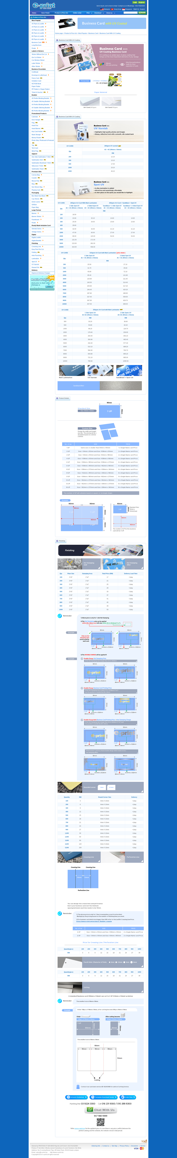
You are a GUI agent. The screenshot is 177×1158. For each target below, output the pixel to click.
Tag (33, 145)
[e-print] (44, 9)
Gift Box (34, 204)
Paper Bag (35, 207)
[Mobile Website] (42, 290)
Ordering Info (96, 1146)
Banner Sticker (37, 216)
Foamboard (36, 219)
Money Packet (36, 137)
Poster (34, 48)
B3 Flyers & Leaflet (38, 39)
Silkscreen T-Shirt (37, 166)
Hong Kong (118, 9)
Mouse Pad (35, 181)
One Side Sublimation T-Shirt (41, 157)
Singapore (128, 9)
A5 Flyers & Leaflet (38, 24)
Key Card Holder (37, 131)
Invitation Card (36, 81)
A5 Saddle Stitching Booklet (41, 101)
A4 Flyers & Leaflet (38, 27)
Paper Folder (36, 86)
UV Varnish (35, 264)
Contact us (105, 1146)
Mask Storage (36, 134)
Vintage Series (37, 232)
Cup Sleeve (36, 199)
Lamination (35, 258)
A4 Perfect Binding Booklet (40, 104)
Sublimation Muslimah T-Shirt (41, 163)
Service (142, 1146)
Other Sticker (36, 66)
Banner (34, 213)
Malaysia (107, 9)
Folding (34, 252)
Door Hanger (36, 120)
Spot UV (34, 262)
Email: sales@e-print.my (39, 1152)
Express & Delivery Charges (41, 273)
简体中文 (136, 9)
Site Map (114, 1146)
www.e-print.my (80, 1128)
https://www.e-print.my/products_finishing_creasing (94, 921)
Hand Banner (36, 128)
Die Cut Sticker (37, 57)
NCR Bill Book (36, 84)
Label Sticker (36, 63)
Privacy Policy (124, 1146)
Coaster (34, 178)
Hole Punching (37, 255)
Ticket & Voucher (37, 92)
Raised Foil (35, 267)
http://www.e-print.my (56, 1152)
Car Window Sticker (38, 60)
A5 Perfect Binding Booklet (40, 98)
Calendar (35, 117)
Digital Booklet (37, 240)
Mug (33, 184)
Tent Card (35, 148)
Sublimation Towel (38, 169)
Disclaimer (134, 1146)
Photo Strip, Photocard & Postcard (43, 140)
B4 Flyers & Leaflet (38, 36)
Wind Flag (35, 151)
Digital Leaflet (36, 237)
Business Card (37, 42)
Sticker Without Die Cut (39, 54)
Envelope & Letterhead (39, 75)
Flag (33, 123)
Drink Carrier (36, 202)
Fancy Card (36, 78)
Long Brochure (36, 45)
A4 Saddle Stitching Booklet (41, 107)
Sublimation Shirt (37, 160)
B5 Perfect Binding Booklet (40, 111)
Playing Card (36, 190)
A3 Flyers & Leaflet (38, 30)
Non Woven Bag (37, 187)
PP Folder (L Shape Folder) (41, 89)
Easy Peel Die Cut (38, 249)
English (142, 9)
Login (135, 2)
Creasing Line (36, 246)
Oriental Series (37, 229)
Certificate (35, 72)
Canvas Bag (36, 175)
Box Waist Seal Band (39, 196)
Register (142, 2)
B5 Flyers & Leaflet (38, 33)
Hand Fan (35, 125)
